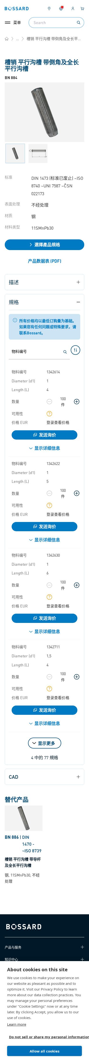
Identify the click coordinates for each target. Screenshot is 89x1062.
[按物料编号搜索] (65, 352)
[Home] (7, 39)
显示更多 (46, 743)
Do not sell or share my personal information (42, 1036)
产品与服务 (13, 947)
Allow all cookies (44, 1051)
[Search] (78, 22)
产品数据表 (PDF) (44, 261)
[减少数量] (49, 401)
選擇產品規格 (47, 244)
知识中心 (11, 959)
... (17, 38)
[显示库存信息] (49, 414)
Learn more (16, 1024)
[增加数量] (77, 401)
